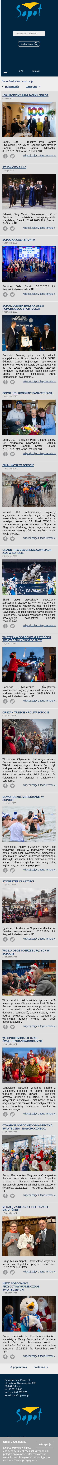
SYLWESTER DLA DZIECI (18, 881)
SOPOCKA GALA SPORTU (18, 239)
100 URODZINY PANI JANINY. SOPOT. (25, 95)
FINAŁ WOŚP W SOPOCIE (18, 465)
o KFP (22, 71)
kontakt (35, 71)
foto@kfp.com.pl (20, 1395)
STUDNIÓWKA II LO (14, 167)
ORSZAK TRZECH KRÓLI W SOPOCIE (25, 712)
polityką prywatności (14, 1454)
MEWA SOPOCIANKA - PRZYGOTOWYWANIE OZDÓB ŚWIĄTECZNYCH (21, 1286)
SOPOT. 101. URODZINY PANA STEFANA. (27, 393)
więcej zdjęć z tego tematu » (39, 155)
